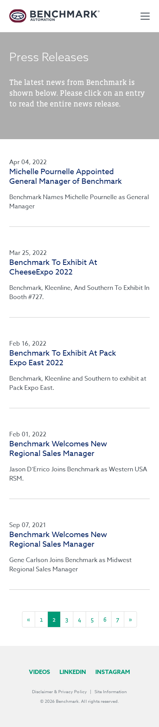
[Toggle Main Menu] (145, 16)
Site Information (111, 692)
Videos (39, 672)
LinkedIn (72, 672)
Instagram (112, 672)
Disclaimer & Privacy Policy (59, 692)
